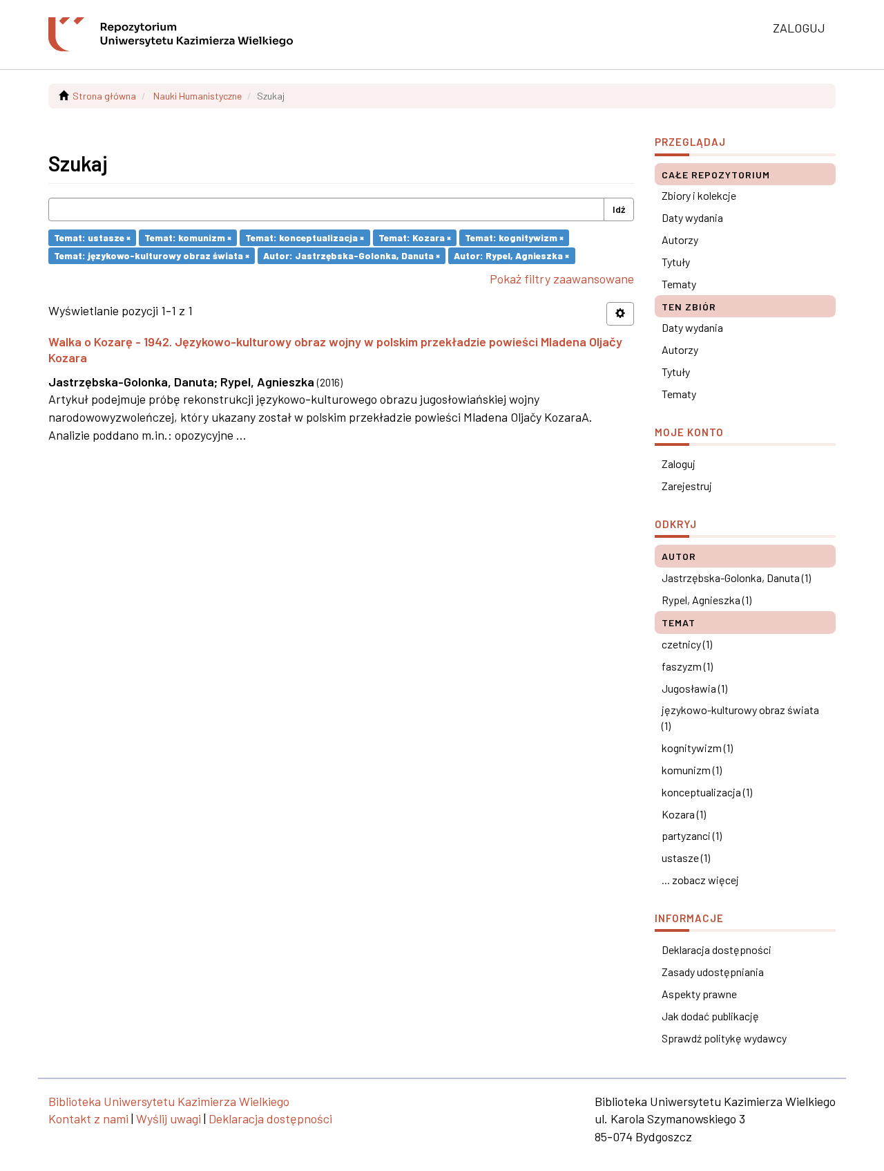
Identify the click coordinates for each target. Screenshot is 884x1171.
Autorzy (680, 239)
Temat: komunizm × (187, 237)
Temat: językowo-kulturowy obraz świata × (151, 255)
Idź (619, 209)
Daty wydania (692, 217)
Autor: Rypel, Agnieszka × (511, 255)
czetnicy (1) (687, 643)
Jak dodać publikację (710, 1015)
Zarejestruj (687, 485)
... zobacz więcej (700, 879)
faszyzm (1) (687, 666)
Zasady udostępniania (713, 971)
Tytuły (676, 261)
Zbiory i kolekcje (699, 195)
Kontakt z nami (88, 1118)
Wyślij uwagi (168, 1118)
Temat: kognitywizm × (514, 237)
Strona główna (104, 96)
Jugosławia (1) (694, 688)
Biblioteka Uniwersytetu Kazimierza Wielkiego (168, 1101)
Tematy (679, 283)
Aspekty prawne (699, 993)
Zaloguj (678, 463)
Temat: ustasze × (92, 237)
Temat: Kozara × (414, 237)
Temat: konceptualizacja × (304, 237)
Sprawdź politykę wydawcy (724, 1037)
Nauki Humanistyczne (197, 96)
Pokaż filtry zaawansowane (562, 278)
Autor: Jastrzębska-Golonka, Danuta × (351, 255)
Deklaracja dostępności (716, 949)
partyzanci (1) (692, 835)
